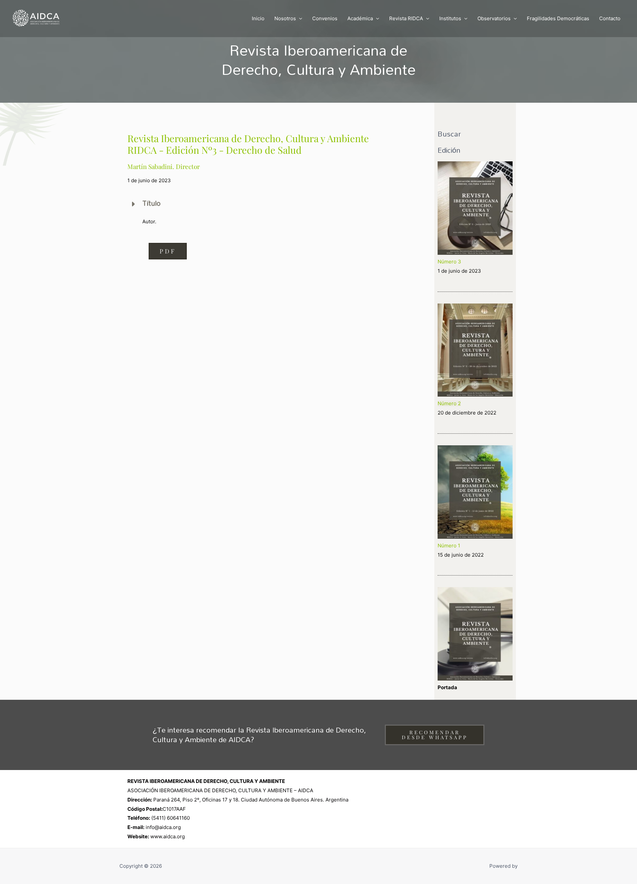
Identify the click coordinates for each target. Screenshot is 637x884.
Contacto (609, 18)
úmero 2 (451, 403)
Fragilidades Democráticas (558, 18)
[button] (168, 251)
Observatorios (494, 18)
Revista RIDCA (406, 18)
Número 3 (449, 261)
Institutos (450, 18)
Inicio (258, 18)
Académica (360, 18)
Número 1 (449, 545)
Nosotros (285, 18)
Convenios (324, 18)
